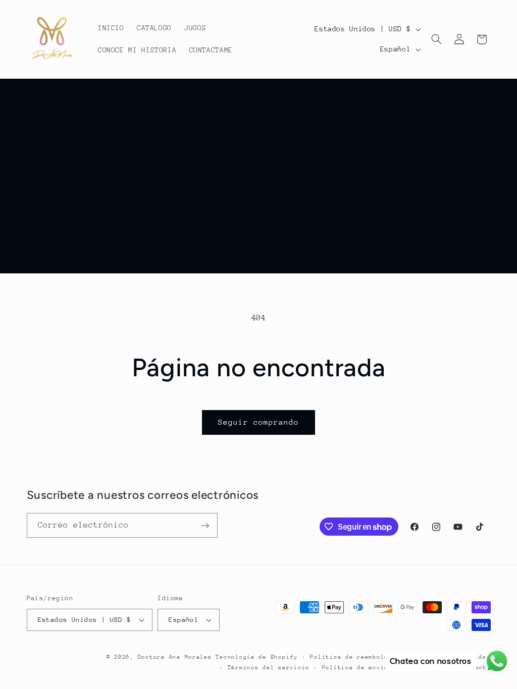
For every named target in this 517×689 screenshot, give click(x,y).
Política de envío (355, 667)
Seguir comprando (258, 422)
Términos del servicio (268, 667)
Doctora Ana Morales (177, 657)
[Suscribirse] (205, 525)
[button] (436, 39)
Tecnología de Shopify (256, 657)
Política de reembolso (351, 657)
